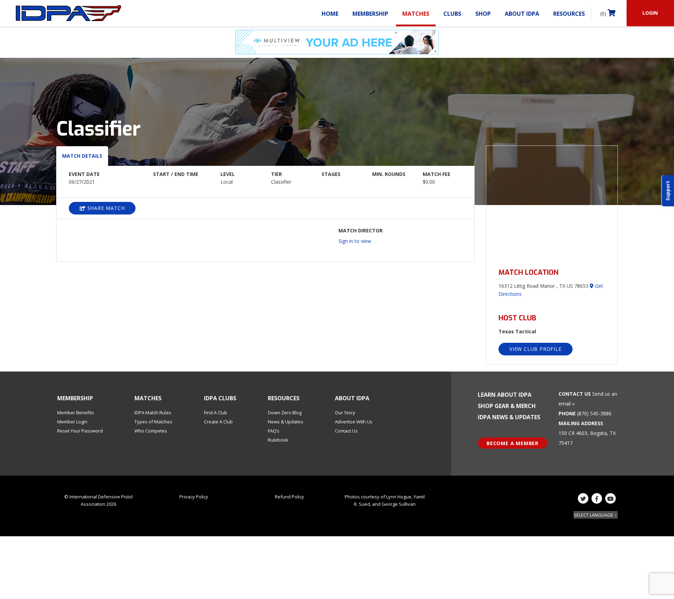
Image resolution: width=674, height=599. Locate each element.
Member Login (72, 421)
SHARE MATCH (105, 208)
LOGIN (650, 12)
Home (330, 14)
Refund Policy (289, 497)
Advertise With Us (353, 421)
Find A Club (215, 412)
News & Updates (285, 421)
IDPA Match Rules (152, 412)
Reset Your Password (80, 431)
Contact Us (346, 431)
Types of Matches (153, 421)
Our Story (345, 412)
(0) (604, 13)
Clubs (452, 14)
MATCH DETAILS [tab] (82, 155)
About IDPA (522, 14)
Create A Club (218, 421)
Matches (415, 14)
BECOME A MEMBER (512, 443)
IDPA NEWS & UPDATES (509, 417)
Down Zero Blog (285, 412)
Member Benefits (75, 412)
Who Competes (150, 431)
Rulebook (278, 440)
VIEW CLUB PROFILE (535, 349)
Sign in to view (354, 241)
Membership (370, 14)
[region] (551, 203)
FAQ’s (273, 431)
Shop (483, 14)
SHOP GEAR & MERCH (507, 406)
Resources (569, 14)
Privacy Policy (193, 497)
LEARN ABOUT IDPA (504, 395)
